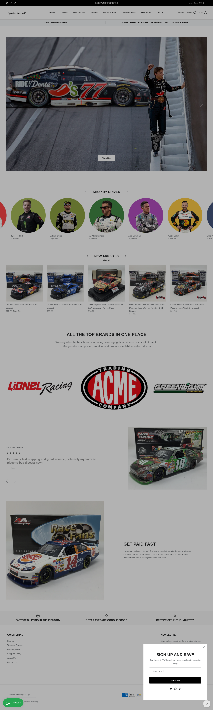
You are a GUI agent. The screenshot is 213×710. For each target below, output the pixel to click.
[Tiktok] (180, 689)
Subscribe (175, 680)
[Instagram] (175, 689)
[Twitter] (171, 689)
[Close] (203, 647)
